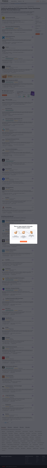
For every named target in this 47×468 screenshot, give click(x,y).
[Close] (36, 225)
